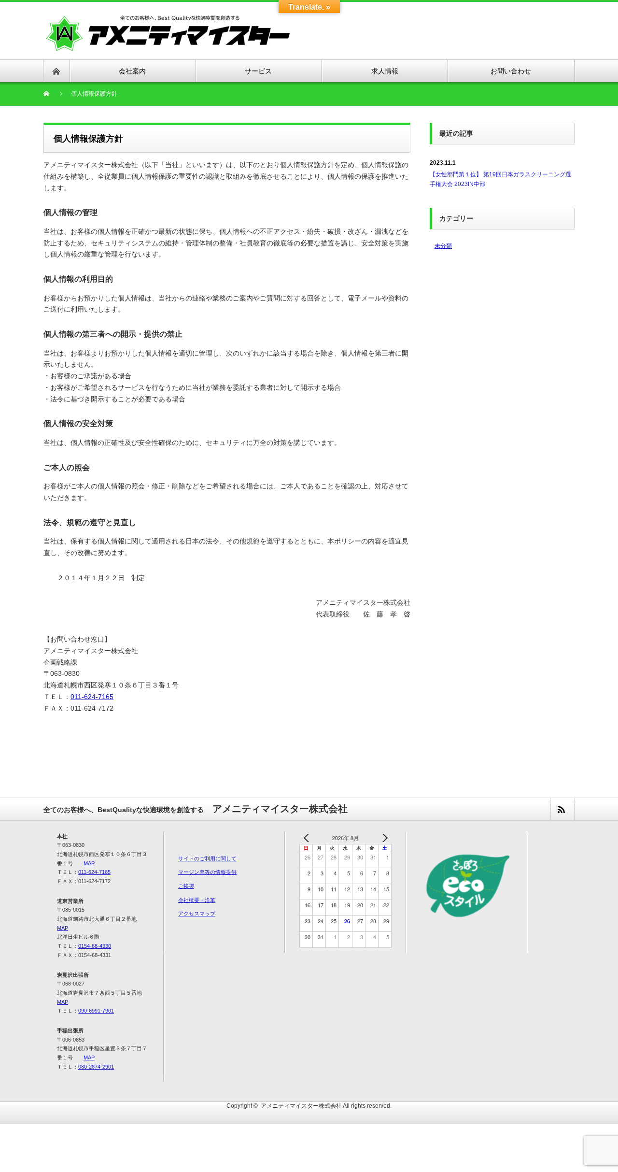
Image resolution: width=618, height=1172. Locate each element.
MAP (89, 863)
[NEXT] (382, 838)
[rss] (562, 809)
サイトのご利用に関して (207, 858)
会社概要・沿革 (196, 900)
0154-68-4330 (94, 946)
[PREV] (308, 838)
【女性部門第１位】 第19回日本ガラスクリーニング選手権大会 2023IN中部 (500, 179)
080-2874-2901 (96, 1067)
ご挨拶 (186, 886)
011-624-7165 (91, 696)
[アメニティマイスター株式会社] (169, 32)
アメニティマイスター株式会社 (301, 1105)
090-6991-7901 (96, 1011)
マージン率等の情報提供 (207, 872)
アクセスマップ (196, 913)
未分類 (443, 246)
